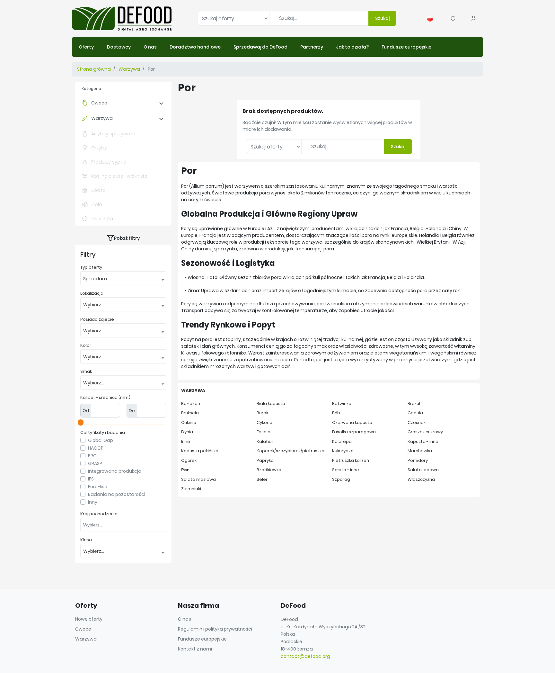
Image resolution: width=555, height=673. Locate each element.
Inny (92, 502)
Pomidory (418, 460)
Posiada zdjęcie (97, 319)
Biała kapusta (271, 403)
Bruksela (190, 413)
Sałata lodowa (423, 470)
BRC (92, 456)
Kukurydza (343, 451)
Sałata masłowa (198, 479)
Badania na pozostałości (116, 494)
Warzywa (129, 69)
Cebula (415, 413)
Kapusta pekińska (199, 451)
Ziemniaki (191, 489)
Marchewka (420, 451)
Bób (336, 413)
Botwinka (341, 403)
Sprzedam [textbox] (95, 278)
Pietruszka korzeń (350, 460)
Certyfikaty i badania (102, 432)
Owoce (99, 103)
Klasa (86, 540)
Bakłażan (190, 403)
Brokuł (414, 403)
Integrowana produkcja (114, 471)
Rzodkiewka (269, 470)
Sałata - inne (345, 470)
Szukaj (382, 18)
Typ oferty (91, 267)
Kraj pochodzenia (99, 514)
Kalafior (265, 441)
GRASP (95, 463)
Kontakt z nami (195, 649)
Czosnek (417, 422)
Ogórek (189, 460)
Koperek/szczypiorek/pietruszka (290, 451)
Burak (262, 413)
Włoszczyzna (421, 479)
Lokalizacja (91, 293)
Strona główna (94, 69)
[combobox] (123, 278)
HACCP (95, 448)
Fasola (263, 432)
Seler (262, 479)
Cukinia (188, 422)
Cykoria (264, 422)
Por (185, 470)
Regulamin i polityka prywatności (215, 629)
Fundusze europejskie (202, 639)
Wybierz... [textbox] (93, 304)
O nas (184, 619)
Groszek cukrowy (425, 432)
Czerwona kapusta (352, 422)
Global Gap (100, 440)
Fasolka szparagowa (354, 432)
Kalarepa (342, 441)
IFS (91, 479)
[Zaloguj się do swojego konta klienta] (473, 18)
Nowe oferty (88, 619)
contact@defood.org (305, 656)
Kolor (85, 345)
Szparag (341, 479)
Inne (185, 441)
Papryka (265, 460)
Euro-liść (97, 486)
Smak (86, 371)
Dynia (187, 432)
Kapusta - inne (423, 441)
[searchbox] (125, 524)
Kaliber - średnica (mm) (105, 397)
